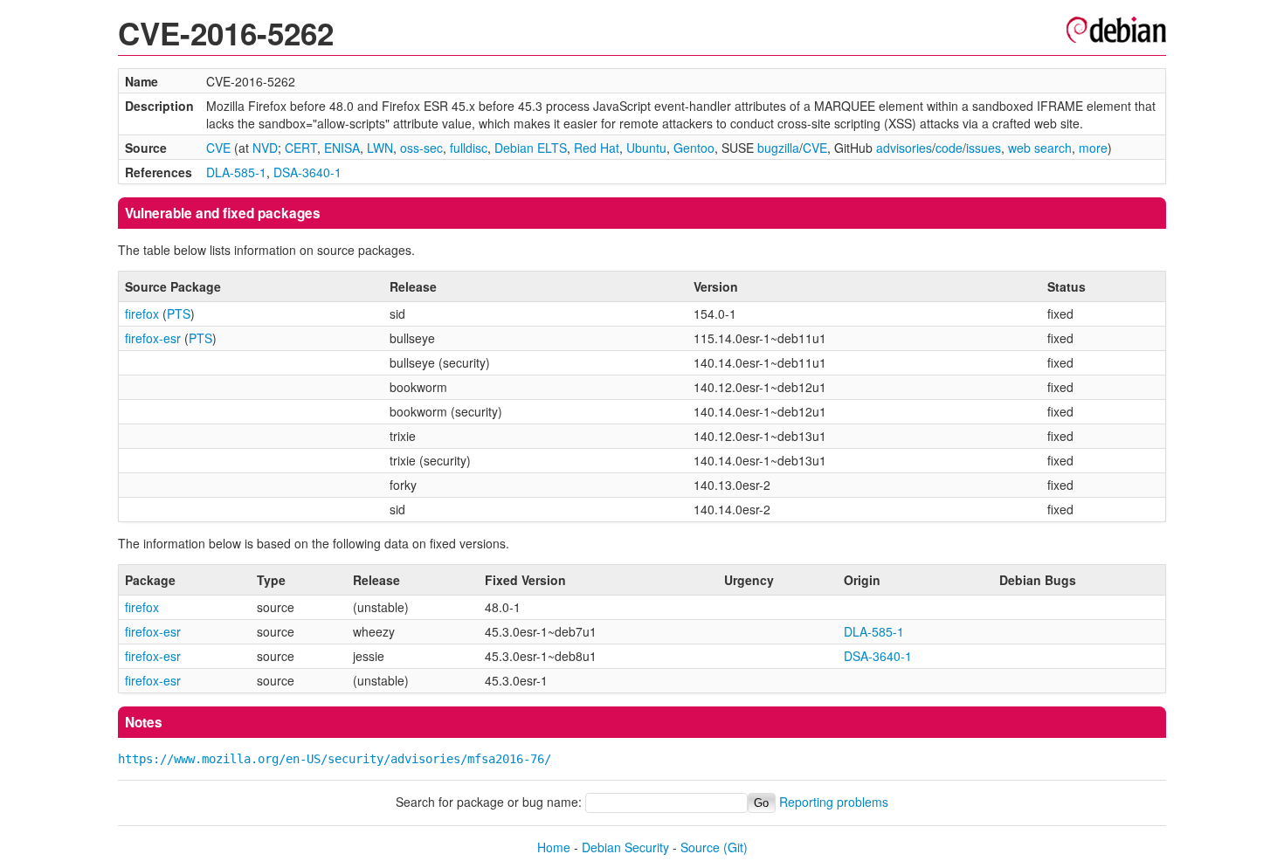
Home (553, 847)
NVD (265, 147)
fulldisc (468, 147)
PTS (178, 313)
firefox (142, 313)
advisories (904, 147)
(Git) (735, 847)
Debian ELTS (530, 147)
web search (1040, 147)
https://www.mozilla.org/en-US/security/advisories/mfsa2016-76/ (334, 759)
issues (983, 147)
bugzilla (778, 147)
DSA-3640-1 (307, 172)
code (949, 147)
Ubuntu (646, 147)
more (1093, 147)
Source (700, 847)
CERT (301, 147)
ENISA (342, 147)
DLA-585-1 (236, 172)
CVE (218, 147)
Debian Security (625, 847)
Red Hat (596, 147)
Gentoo (693, 147)
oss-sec (421, 147)
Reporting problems (833, 801)
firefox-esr (153, 338)
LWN (380, 147)
